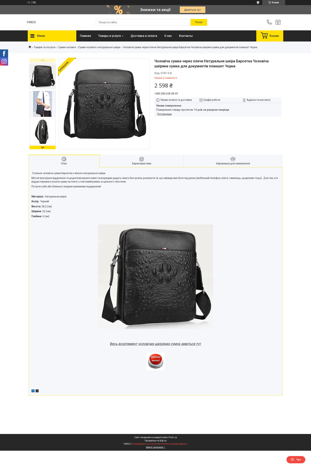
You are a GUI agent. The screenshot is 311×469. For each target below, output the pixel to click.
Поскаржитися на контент (145, 444)
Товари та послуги (44, 47)
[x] (37, 391)
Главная (85, 36)
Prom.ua (173, 437)
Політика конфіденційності (173, 444)
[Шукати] (199, 22)
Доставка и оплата (144, 36)
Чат (298, 459)
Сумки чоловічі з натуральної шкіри (99, 47)
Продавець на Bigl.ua (155, 440)
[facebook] (33, 391)
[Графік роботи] (278, 22)
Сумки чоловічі (67, 47)
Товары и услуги (109, 36)
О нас (168, 36)
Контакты (186, 36)
